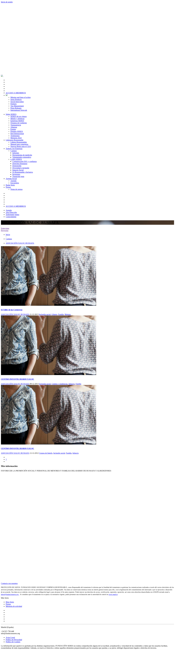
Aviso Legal (10, 637)
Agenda (13, 181)
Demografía (16, 166)
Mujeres (68, 314)
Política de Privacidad (14, 640)
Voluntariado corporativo (21, 157)
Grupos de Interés (45, 453)
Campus (13, 151)
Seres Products (16, 99)
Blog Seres (10, 602)
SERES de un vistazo (18, 116)
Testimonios (15, 136)
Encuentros (14, 183)
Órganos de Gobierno (18, 123)
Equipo (13, 129)
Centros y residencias (60, 384)
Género (54, 314)
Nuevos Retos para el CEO (20, 146)
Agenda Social (11, 179)
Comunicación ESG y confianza (24, 161)
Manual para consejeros (19, 144)
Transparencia (15, 125)
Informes (15, 153)
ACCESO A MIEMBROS (16, 93)
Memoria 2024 (16, 138)
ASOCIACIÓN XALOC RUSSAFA (15, 314)
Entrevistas (5, 228)
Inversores (16, 174)
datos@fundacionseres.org (10, 594)
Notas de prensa (16, 189)
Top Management (17, 106)
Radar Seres (10, 185)
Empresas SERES (17, 121)
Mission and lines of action (20, 97)
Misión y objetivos (17, 119)
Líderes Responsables (18, 142)
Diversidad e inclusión (20, 168)
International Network (18, 110)
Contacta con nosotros (9, 583)
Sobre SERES (11, 114)
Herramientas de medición (22, 155)
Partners (13, 104)
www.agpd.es (113, 594)
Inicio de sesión (7, 2)
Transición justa (18, 176)
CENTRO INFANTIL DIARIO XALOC (17, 379)
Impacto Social (18, 170)
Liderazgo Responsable (14, 140)
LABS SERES (16, 159)
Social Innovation (17, 102)
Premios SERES (16, 131)
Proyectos (4, 231)
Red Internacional (17, 134)
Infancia (72, 384)
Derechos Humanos (19, 164)
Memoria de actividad (14, 606)
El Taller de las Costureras (11, 310)
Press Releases (15, 108)
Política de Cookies (13, 642)
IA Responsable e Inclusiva (22, 172)
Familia (61, 314)
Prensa (8, 187)
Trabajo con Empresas (14, 149)
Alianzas (13, 127)
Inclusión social (45, 314)
